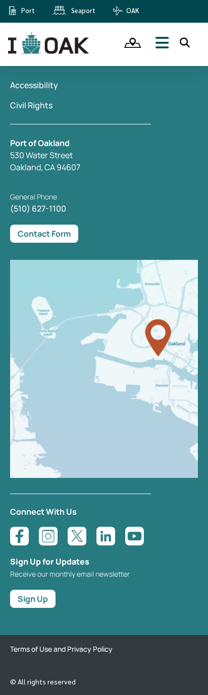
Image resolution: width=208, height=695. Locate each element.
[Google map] (104, 474)
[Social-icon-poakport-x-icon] (77, 536)
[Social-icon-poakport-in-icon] (105, 536)
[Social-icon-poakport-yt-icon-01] (134, 536)
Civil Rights (31, 105)
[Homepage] (49, 51)
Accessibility (34, 85)
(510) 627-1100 (38, 208)
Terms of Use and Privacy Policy (61, 649)
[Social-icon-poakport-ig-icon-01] (48, 536)
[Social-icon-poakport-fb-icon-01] (19, 536)
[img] (129, 43)
